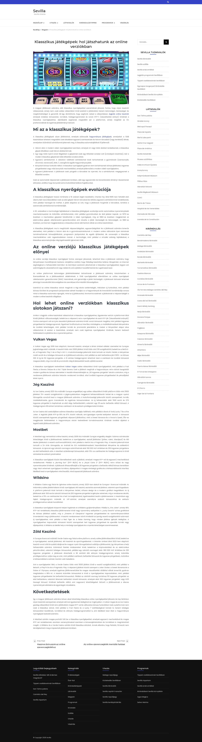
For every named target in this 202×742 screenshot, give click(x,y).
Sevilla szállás (142, 64)
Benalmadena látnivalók (147, 240)
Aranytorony (142, 170)
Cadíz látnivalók (143, 361)
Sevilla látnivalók (144, 59)
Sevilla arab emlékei (145, 70)
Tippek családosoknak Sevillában (151, 80)
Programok (107, 23)
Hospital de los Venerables (148, 208)
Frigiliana (141, 328)
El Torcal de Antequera (146, 372)
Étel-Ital (71, 680)
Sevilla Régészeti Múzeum (147, 192)
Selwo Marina (142, 702)
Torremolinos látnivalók (147, 268)
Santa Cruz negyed (145, 143)
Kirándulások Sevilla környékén (150, 94)
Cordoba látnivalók (145, 279)
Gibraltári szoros (144, 377)
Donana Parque (143, 317)
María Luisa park (144, 137)
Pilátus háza (142, 181)
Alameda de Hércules (146, 214)
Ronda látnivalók (144, 257)
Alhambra (141, 350)
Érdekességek (73, 675)
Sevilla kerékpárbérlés (112, 702)
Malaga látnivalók (144, 246)
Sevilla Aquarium (40, 700)
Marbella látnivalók (145, 262)
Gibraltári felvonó (144, 187)
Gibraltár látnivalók (145, 322)
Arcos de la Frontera (145, 284)
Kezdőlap (38, 23)
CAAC (139, 197)
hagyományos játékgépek (100, 136)
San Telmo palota (144, 115)
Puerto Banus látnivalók (147, 366)
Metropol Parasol (144, 126)
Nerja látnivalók (143, 311)
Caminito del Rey (144, 235)
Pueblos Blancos (144, 273)
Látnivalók (68, 23)
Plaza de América (144, 148)
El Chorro (141, 388)
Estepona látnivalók (145, 333)
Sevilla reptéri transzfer (112, 691)
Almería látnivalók (144, 344)
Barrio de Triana (143, 203)
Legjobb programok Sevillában (150, 75)
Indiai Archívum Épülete (147, 165)
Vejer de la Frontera (145, 393)
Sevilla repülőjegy (110, 697)
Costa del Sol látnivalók (146, 301)
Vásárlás (124, 23)
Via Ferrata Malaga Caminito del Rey (152, 290)
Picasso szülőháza (144, 159)
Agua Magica (142, 697)
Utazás (53, 23)
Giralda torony (143, 121)
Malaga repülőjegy (110, 675)
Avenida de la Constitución (148, 219)
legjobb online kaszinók (119, 114)
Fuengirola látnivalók (145, 383)
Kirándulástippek (88, 23)
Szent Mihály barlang (146, 306)
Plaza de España (144, 132)
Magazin (71, 697)
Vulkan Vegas (71, 366)
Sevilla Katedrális (144, 154)
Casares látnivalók (145, 339)
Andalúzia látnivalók (145, 251)
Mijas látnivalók (143, 355)
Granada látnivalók (145, 295)
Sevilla (39, 11)
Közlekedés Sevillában (146, 100)
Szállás (70, 713)
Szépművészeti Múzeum (147, 176)
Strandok (71, 708)
